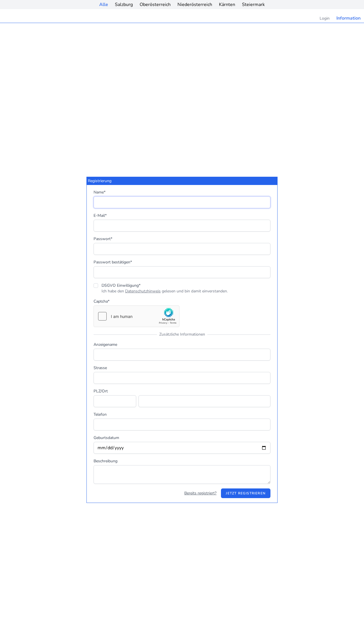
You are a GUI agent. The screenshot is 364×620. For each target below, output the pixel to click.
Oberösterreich (155, 4)
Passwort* (103, 239)
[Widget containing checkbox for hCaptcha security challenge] (136, 316)
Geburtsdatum (106, 437)
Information (348, 18)
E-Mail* (100, 215)
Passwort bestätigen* (113, 262)
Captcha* (101, 301)
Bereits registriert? (200, 493)
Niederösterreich (194, 4)
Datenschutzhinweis (143, 291)
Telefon (100, 414)
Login (325, 18)
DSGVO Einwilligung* (121, 285)
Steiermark (253, 4)
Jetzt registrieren (246, 493)
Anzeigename (105, 344)
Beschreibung (105, 461)
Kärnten (227, 4)
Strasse (100, 368)
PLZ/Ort (101, 391)
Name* (100, 192)
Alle (103, 4)
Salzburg (124, 4)
